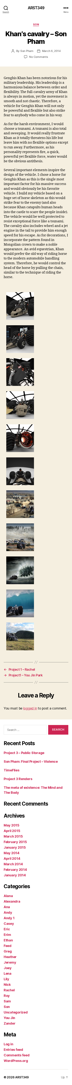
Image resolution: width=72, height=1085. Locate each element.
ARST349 (36, 8)
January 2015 (15, 847)
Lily (6, 979)
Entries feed (13, 1050)
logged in (30, 708)
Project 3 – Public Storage (24, 753)
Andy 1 (9, 918)
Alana (8, 896)
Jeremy (10, 962)
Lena (7, 973)
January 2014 (15, 875)
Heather (10, 957)
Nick (7, 984)
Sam (7, 1001)
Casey (9, 924)
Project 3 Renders (18, 779)
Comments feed (17, 1055)
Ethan (8, 940)
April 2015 (12, 831)
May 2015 (11, 825)
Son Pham (26, 51)
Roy (7, 996)
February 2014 (15, 870)
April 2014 (12, 858)
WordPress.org (16, 1061)
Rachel (9, 990)
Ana (7, 907)
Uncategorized (16, 1012)
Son (36, 24)
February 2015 (15, 842)
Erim (7, 935)
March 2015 (13, 836)
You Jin (9, 1018)
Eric (7, 929)
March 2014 (13, 864)
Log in (8, 1044)
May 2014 (11, 853)
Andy (8, 912)
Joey (8, 968)
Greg (8, 951)
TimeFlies (11, 770)
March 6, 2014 (51, 51)
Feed (7, 946)
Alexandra (12, 901)
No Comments (38, 57)
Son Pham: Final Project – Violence (31, 761)
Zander (9, 1023)
